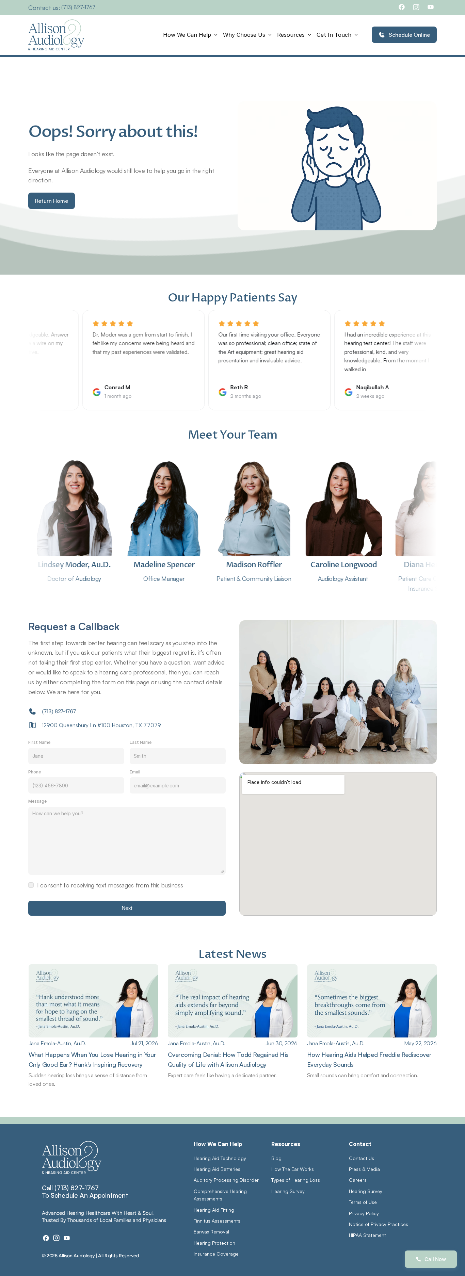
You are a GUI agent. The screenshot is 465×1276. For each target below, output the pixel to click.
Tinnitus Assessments (217, 1221)
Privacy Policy (364, 1213)
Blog (276, 1158)
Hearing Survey (288, 1191)
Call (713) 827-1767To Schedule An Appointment (85, 1192)
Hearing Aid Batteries (217, 1169)
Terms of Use (363, 1202)
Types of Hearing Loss (295, 1180)
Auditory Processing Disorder (226, 1180)
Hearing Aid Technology (220, 1158)
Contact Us (361, 1158)
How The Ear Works (292, 1169)
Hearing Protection (214, 1243)
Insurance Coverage (216, 1254)
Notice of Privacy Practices (378, 1224)
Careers (358, 1180)
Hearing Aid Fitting (214, 1210)
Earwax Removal (211, 1231)
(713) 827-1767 (78, 7)
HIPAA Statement (367, 1235)
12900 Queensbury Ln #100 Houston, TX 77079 (101, 725)
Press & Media (364, 1169)
